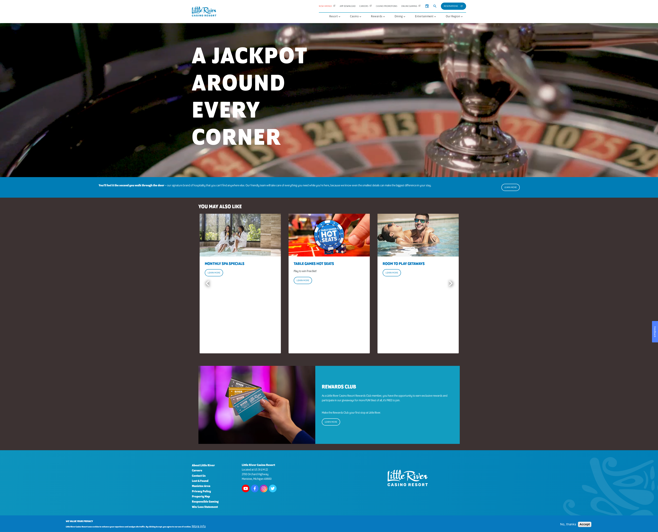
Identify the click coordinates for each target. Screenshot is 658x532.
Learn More (510, 187)
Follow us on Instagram (263, 488)
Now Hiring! (325, 6)
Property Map (201, 496)
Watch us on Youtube (245, 488)
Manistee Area (201, 486)
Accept (585, 524)
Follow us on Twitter (273, 488)
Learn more (214, 273)
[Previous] (207, 283)
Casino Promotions (386, 6)
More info (199, 526)
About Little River (203, 465)
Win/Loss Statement (205, 507)
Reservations (451, 6)
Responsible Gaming (205, 501)
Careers (363, 6)
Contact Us (199, 476)
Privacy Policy (201, 491)
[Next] (450, 283)
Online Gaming (409, 6)
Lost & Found (200, 481)
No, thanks (568, 524)
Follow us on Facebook (255, 488)
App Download (348, 6)
